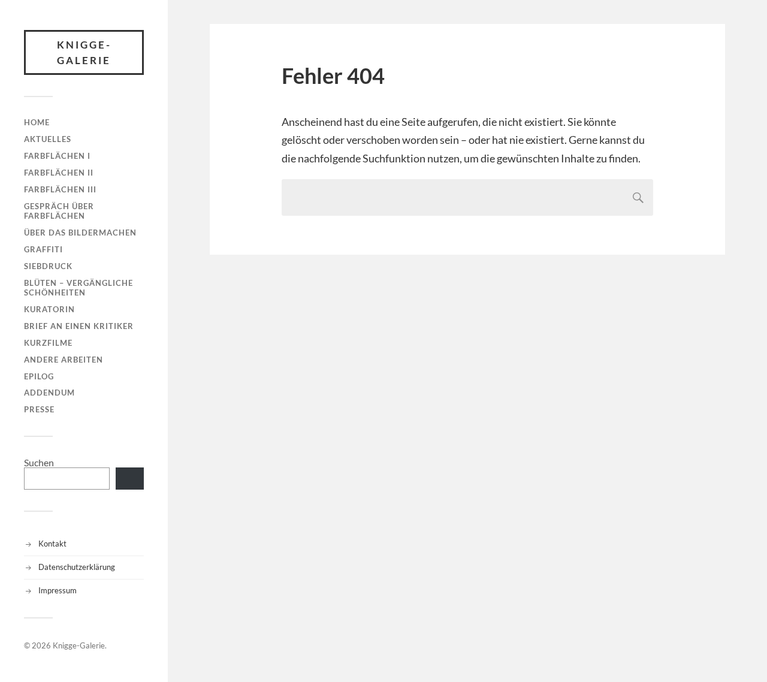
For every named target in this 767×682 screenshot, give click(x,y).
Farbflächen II (58, 172)
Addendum (49, 392)
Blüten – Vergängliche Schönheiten (78, 287)
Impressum (57, 590)
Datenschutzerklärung (76, 567)
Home (37, 122)
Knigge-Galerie (84, 52)
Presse (39, 409)
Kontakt (52, 543)
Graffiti (43, 249)
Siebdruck (48, 266)
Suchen (39, 462)
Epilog (39, 376)
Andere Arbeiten (63, 359)
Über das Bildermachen (80, 232)
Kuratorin (49, 309)
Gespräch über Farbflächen (59, 211)
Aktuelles (47, 139)
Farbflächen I (57, 156)
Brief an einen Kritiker (79, 326)
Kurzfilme (48, 343)
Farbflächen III (60, 189)
